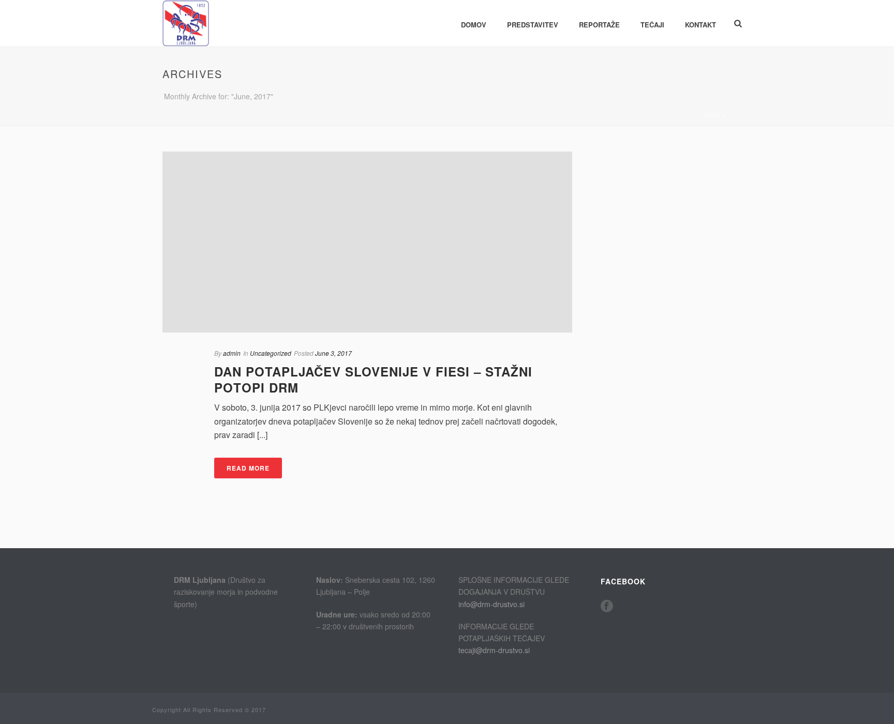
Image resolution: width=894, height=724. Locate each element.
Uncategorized (270, 353)
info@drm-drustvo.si (491, 604)
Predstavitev (532, 24)
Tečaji (652, 24)
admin (232, 353)
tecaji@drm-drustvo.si (494, 650)
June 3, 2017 (333, 353)
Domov (473, 24)
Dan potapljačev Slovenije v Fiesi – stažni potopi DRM (373, 379)
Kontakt (700, 24)
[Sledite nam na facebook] (607, 606)
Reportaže (599, 24)
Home (712, 115)
